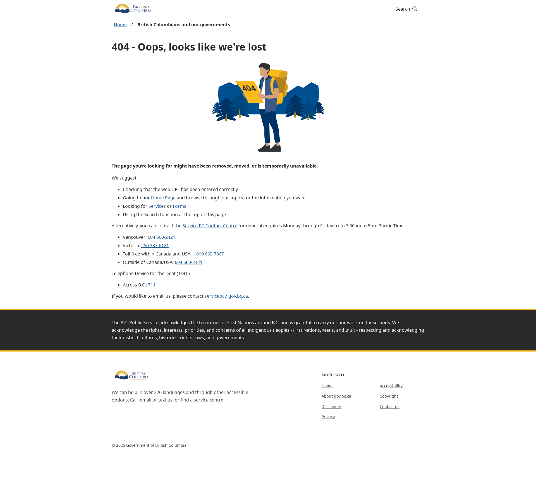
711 (151, 285)
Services (157, 206)
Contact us (389, 406)
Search (403, 9)
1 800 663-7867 (208, 254)
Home (120, 24)
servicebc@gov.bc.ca (226, 296)
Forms (179, 206)
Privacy (328, 416)
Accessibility (391, 385)
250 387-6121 (155, 245)
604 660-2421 (161, 237)
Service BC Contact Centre (210, 226)
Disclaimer (331, 406)
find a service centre (202, 400)
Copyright (389, 396)
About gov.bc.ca (336, 396)
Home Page (163, 198)
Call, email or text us (151, 400)
